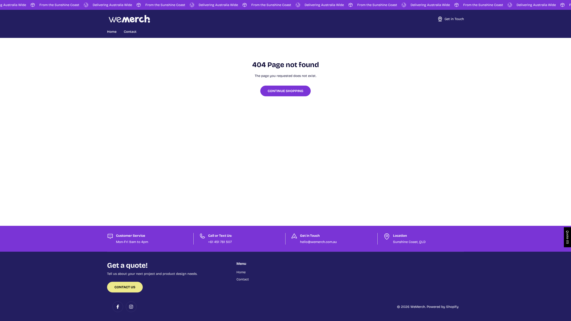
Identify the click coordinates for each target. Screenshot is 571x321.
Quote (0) (567, 237)
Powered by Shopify (443, 307)
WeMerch (417, 307)
